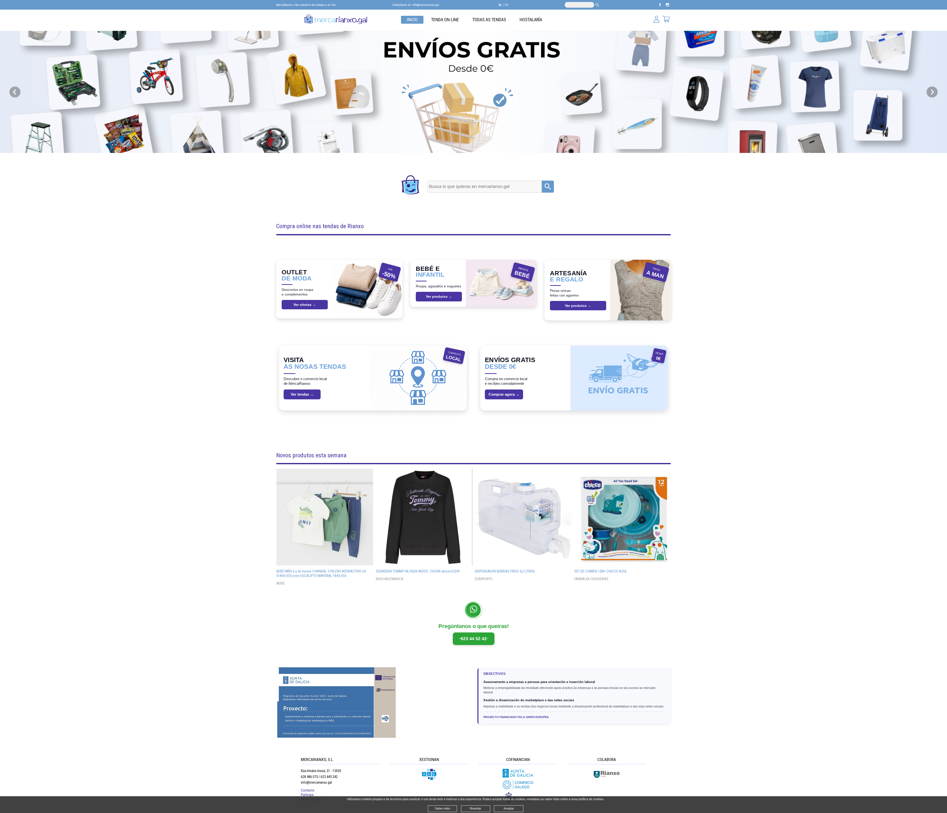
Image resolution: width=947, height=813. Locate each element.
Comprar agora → (504, 394)
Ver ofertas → (304, 305)
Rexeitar (475, 808)
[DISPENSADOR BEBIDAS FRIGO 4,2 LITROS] (523, 517)
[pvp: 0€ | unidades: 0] (666, 19)
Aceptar (509, 808)
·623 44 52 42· (473, 638)
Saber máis (442, 808)
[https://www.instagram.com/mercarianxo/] (667, 7)
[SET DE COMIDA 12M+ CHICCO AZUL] (622, 517)
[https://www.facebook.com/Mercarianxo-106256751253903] (660, 7)
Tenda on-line (445, 19)
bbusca (597, 4)
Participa (307, 795)
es (506, 5)
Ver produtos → (439, 296)
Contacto (307, 790)
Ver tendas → (302, 394)
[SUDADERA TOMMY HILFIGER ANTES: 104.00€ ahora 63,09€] (424, 517)
